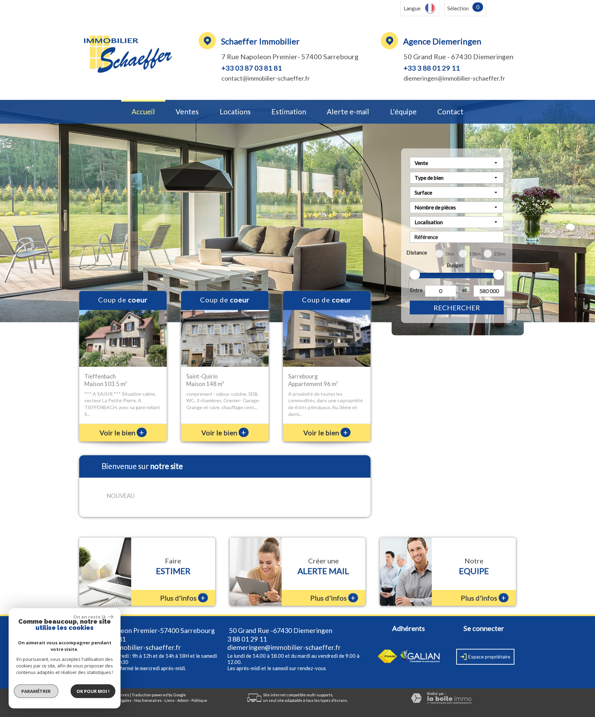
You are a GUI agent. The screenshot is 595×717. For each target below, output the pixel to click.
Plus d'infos (182, 597)
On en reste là (90, 617)
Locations (235, 111)
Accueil (143, 111)
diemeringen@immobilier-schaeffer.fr (454, 78)
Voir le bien (122, 432)
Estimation (288, 111)
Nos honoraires (148, 700)
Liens (170, 700)
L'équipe (403, 111)
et (464, 290)
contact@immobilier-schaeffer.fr (265, 78)
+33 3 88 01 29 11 (432, 68)
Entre (416, 290)
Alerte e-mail (348, 111)
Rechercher (457, 307)
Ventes (187, 111)
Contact (450, 111)
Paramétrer (36, 691)
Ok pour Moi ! (92, 691)
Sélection (458, 8)
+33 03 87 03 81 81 (251, 68)
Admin (183, 700)
